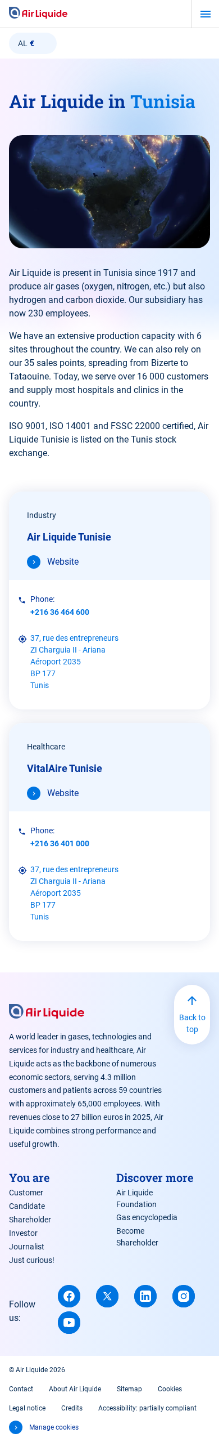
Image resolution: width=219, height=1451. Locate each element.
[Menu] (205, 14)
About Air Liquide (75, 1389)
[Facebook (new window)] (69, 1296)
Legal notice (27, 1408)
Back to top (192, 1023)
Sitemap (129, 1389)
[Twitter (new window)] (107, 1296)
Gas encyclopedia (146, 1217)
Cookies (170, 1389)
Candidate (27, 1206)
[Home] (38, 13)
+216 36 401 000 (59, 843)
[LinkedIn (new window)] (145, 1296)
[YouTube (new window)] (69, 1322)
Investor (23, 1233)
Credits (72, 1408)
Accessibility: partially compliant (147, 1408)
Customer (26, 1192)
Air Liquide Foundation (136, 1198)
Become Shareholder (137, 1236)
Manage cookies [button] (54, 1427)
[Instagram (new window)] (183, 1296)
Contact (21, 1389)
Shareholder (30, 1219)
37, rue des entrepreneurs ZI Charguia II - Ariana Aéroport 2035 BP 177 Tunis (74, 661)
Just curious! (31, 1260)
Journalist (26, 1246)
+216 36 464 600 (59, 612)
